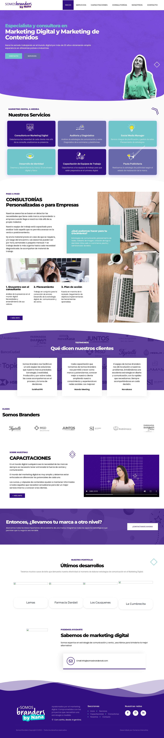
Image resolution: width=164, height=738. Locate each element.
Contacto (152, 5)
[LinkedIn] (143, 713)
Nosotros (137, 5)
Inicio (68, 5)
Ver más (30, 617)
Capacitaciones (99, 5)
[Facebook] (128, 713)
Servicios (81, 5)
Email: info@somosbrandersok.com (92, 660)
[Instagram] (135, 713)
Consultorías (119, 5)
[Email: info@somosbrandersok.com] (71, 661)
